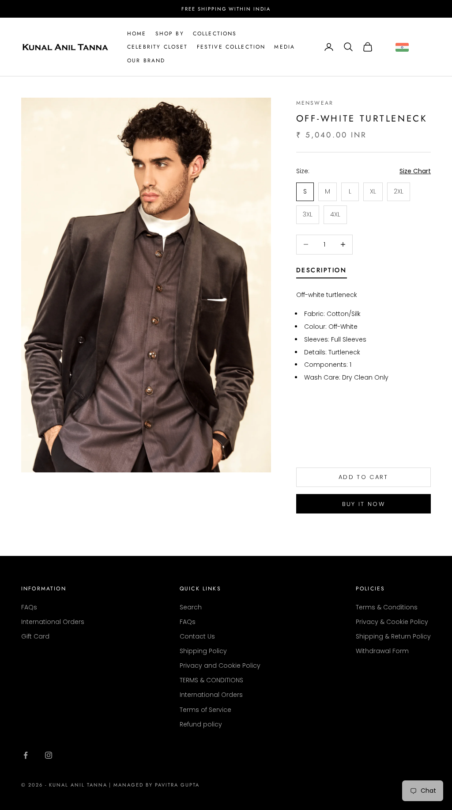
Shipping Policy (203, 650)
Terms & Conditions (387, 607)
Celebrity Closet (157, 47)
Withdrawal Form (382, 650)
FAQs (29, 607)
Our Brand (146, 61)
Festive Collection (231, 47)
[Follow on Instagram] (48, 755)
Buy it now (363, 504)
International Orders (52, 621)
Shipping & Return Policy (393, 636)
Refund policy (201, 724)
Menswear (314, 103)
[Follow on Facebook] (25, 755)
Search (191, 607)
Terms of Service (205, 709)
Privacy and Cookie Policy (220, 665)
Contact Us (197, 636)
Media (284, 47)
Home (137, 34)
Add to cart (363, 477)
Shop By (169, 34)
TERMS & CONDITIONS (211, 680)
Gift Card (35, 636)
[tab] (321, 271)
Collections (215, 34)
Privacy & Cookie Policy (392, 621)
